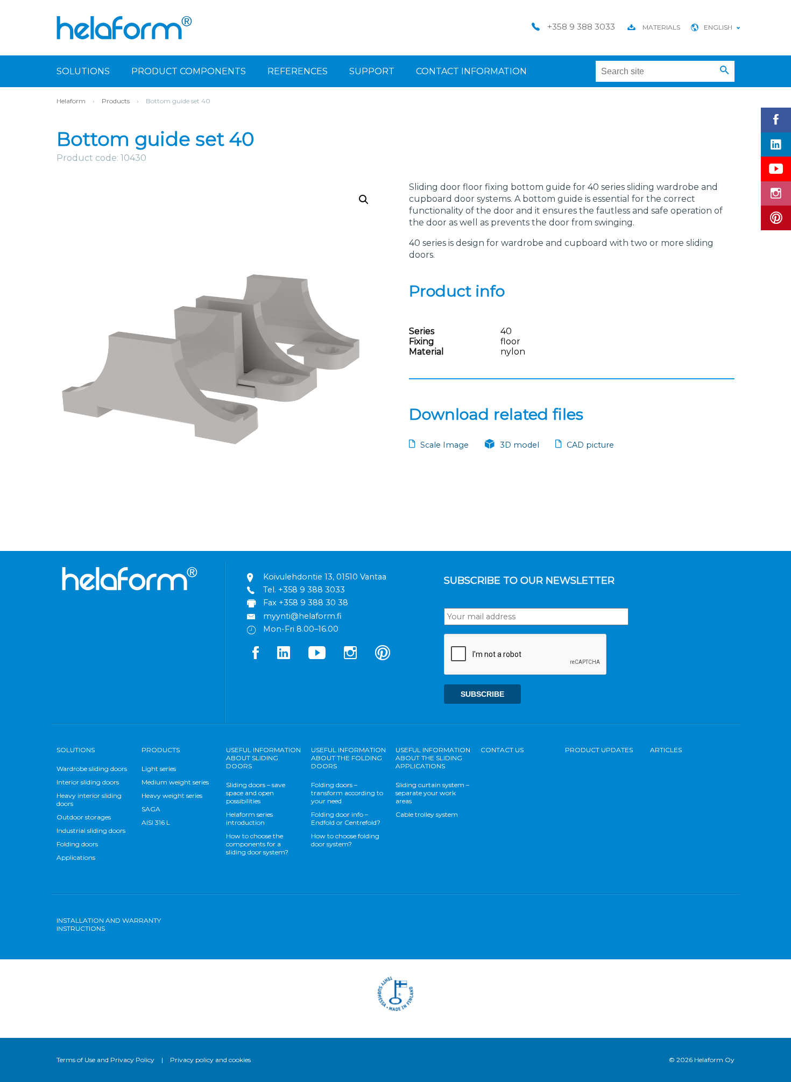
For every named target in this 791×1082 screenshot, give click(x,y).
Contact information (471, 71)
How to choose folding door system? (345, 840)
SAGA (151, 809)
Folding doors (77, 844)
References (297, 71)
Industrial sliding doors (90, 830)
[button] (724, 70)
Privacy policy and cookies (210, 1060)
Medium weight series (175, 782)
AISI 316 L (156, 822)
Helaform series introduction (249, 818)
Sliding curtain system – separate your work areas (432, 793)
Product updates (599, 750)
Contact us (502, 750)
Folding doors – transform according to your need (347, 793)
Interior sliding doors (87, 782)
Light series (159, 769)
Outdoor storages (83, 817)
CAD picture (590, 445)
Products (116, 101)
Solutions (83, 71)
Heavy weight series (172, 795)
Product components (188, 71)
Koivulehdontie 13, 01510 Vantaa (324, 577)
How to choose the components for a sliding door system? (257, 844)
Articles (666, 750)
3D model (519, 445)
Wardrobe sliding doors (91, 769)
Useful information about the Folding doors (348, 758)
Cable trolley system (427, 814)
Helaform (124, 28)
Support (371, 71)
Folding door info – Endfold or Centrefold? (345, 818)
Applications (75, 857)
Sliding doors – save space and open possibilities (255, 793)
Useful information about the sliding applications (433, 758)
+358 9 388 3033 (311, 590)
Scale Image (444, 445)
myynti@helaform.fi (302, 616)
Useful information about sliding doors (263, 758)
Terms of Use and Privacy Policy (105, 1060)
